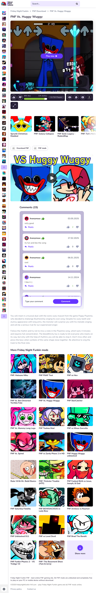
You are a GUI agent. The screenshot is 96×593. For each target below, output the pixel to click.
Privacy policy (16, 589)
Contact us (31, 589)
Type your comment (34, 301)
